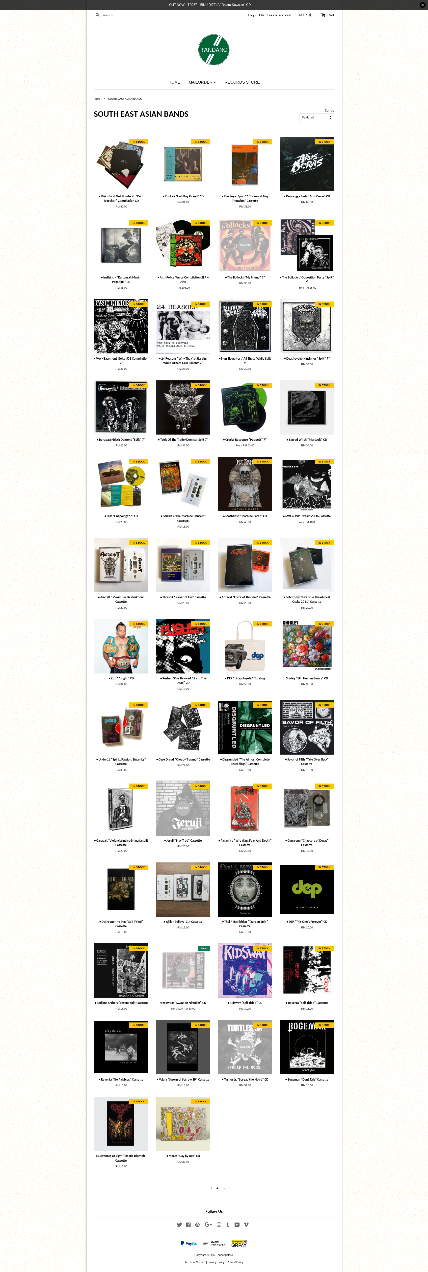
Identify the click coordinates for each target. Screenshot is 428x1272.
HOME (174, 82)
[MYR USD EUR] (305, 14)
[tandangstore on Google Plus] (208, 1225)
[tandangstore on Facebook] (188, 1225)
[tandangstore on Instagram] (219, 1225)
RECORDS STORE (242, 82)
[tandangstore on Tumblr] (228, 1225)
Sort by (329, 110)
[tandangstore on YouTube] (237, 1225)
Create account (279, 15)
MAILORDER (201, 82)
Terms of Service (195, 1262)
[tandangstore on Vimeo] (246, 1225)
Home (97, 98)
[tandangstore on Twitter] (179, 1225)
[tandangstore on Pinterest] (197, 1225)
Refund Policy (235, 1262)
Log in (253, 15)
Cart (330, 15)
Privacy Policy (216, 1262)
